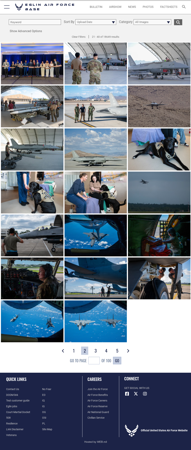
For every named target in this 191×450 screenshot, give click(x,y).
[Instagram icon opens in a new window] (145, 394)
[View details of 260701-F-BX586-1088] (159, 235)
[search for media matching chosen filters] (178, 22)
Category (126, 22)
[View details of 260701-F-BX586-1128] (96, 235)
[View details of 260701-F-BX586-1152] (96, 321)
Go (117, 360)
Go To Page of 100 (90, 360)
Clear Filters (78, 36)
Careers (94, 379)
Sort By (69, 22)
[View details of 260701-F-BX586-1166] (32, 321)
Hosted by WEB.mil (95, 441)
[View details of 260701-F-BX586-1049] (96, 278)
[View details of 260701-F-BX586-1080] (32, 278)
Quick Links (16, 379)
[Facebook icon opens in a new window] (127, 394)
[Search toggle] (184, 7)
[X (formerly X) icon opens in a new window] (136, 394)
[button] (6, 7)
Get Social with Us (136, 388)
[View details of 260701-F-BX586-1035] (159, 278)
